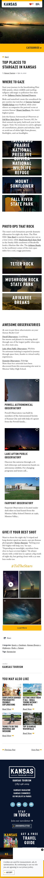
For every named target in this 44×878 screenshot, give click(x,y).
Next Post (35, 750)
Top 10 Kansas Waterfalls (29, 728)
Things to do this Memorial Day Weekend (10, 729)
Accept (9, 873)
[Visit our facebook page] (31, 804)
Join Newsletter (22, 826)
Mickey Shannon (21, 543)
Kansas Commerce (22, 793)
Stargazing (11, 652)
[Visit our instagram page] (12, 804)
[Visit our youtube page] (19, 804)
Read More (6, 709)
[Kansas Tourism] (10, 4)
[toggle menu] (37, 4)
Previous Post (9, 750)
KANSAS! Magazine (22, 790)
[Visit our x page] (25, 804)
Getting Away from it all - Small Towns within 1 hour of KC (32, 701)
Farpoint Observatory (19, 503)
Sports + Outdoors (19, 645)
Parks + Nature (17, 648)
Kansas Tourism (9, 73)
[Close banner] (42, 850)
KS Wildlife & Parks (22, 796)
